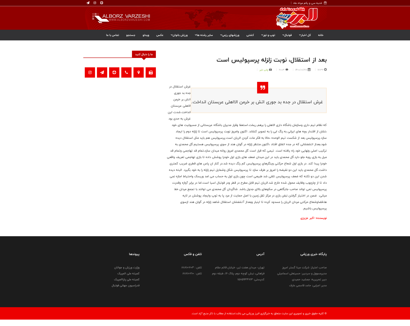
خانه (321, 35)
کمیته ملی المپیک (128, 273)
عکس (159, 35)
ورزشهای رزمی (230, 35)
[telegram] (87, 3)
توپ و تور (269, 35)
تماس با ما (112, 35)
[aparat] (101, 3)
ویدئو (146, 35)
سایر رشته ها (205, 35)
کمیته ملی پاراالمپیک (126, 279)
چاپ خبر (263, 70)
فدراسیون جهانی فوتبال (125, 285)
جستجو (130, 35)
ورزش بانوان (180, 35)
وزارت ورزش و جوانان (126, 267)
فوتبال (288, 35)
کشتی (250, 35)
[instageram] (94, 3)
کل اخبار (306, 35)
